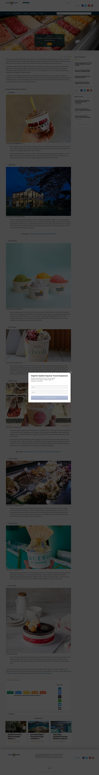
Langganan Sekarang (49, 397)
